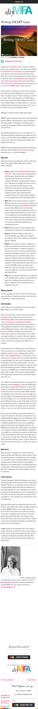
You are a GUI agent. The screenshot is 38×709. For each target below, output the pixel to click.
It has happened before (13, 356)
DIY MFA (4, 696)
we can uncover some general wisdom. (18, 322)
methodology (5, 320)
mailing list (25, 206)
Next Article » (32, 680)
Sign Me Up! (26, 705)
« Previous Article (7, 680)
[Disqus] (19, 615)
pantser (14, 67)
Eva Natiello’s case (17, 385)
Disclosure (4, 703)
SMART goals (15, 86)
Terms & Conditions (8, 701)
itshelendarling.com (8, 587)
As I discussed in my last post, (11, 72)
